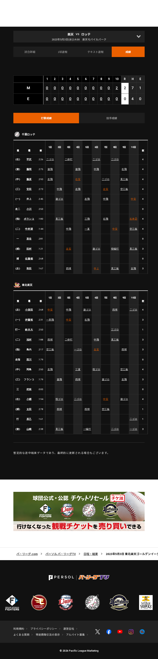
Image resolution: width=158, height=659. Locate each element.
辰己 (29, 419)
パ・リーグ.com (27, 554)
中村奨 (29, 228)
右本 (133, 218)
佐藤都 (29, 258)
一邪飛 (50, 319)
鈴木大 (29, 329)
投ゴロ (96, 369)
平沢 (29, 159)
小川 (29, 209)
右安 (77, 179)
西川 (29, 359)
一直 (87, 228)
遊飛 (50, 169)
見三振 (124, 179)
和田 (29, 268)
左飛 (50, 179)
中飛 (96, 169)
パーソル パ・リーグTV (60, 554)
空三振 (124, 189)
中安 (133, 199)
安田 (29, 189)
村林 (29, 389)
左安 (105, 189)
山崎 (29, 429)
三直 (77, 369)
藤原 (29, 179)
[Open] (139, 36)
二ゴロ (50, 159)
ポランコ (29, 218)
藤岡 (29, 169)
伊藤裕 (29, 319)
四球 (68, 268)
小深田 (29, 309)
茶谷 (29, 238)
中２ (96, 268)
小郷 (29, 399)
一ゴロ (78, 349)
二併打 (69, 159)
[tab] (46, 118)
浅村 (29, 339)
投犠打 (115, 248)
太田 (29, 409)
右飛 (124, 169)
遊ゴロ (59, 199)
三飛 (87, 218)
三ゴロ (115, 329)
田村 (29, 248)
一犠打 (87, 429)
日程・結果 (91, 554)
